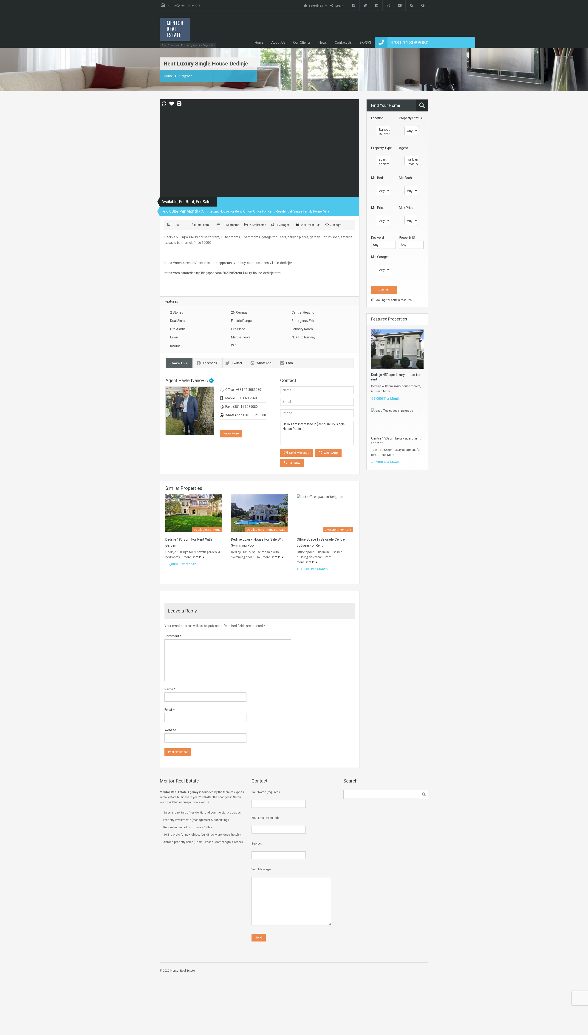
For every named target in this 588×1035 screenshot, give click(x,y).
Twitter (237, 363)
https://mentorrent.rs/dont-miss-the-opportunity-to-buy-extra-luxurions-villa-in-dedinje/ (228, 263)
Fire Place (238, 329)
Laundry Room (302, 329)
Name (169, 689)
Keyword (377, 237)
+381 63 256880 (248, 398)
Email (290, 363)
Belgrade (185, 76)
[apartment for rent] (383, 159)
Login (339, 6)
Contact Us (343, 42)
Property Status (410, 118)
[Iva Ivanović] (411, 159)
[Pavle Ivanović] (411, 164)
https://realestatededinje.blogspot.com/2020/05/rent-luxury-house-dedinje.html (222, 273)
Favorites (316, 6)
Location (377, 118)
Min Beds (377, 178)
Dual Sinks (177, 321)
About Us (278, 42)
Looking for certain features (393, 300)
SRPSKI (365, 42)
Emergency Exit (303, 321)
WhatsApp (263, 363)
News (322, 42)
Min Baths (406, 178)
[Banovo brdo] (383, 129)
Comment (172, 636)
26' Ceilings (239, 312)
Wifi (233, 345)
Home (258, 42)
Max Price (406, 208)
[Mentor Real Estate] (175, 31)
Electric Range (241, 321)
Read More (383, 391)
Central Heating (303, 312)
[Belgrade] (383, 134)
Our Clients (302, 42)
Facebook (210, 363)
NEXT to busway (303, 337)
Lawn (174, 337)
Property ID (407, 237)
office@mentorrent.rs (184, 5)
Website (170, 730)
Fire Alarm (177, 329)
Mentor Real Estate (182, 970)
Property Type (381, 148)
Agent (403, 148)
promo (175, 345)
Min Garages (380, 257)
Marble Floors (241, 337)
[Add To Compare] (164, 104)
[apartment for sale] (383, 164)
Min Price (377, 208)
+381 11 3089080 (409, 42)
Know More (231, 433)
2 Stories (176, 312)
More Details (193, 557)
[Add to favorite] (171, 105)
